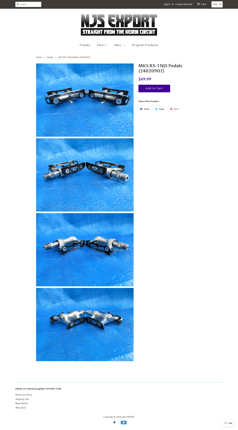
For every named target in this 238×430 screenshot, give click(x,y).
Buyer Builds (21, 403)
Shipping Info (22, 399)
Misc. (118, 45)
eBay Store (20, 407)
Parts (101, 45)
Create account (184, 4)
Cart (203, 4)
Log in (167, 4)
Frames (85, 45)
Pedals (50, 57)
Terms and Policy (23, 394)
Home (39, 57)
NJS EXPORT (128, 416)
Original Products (145, 45)
